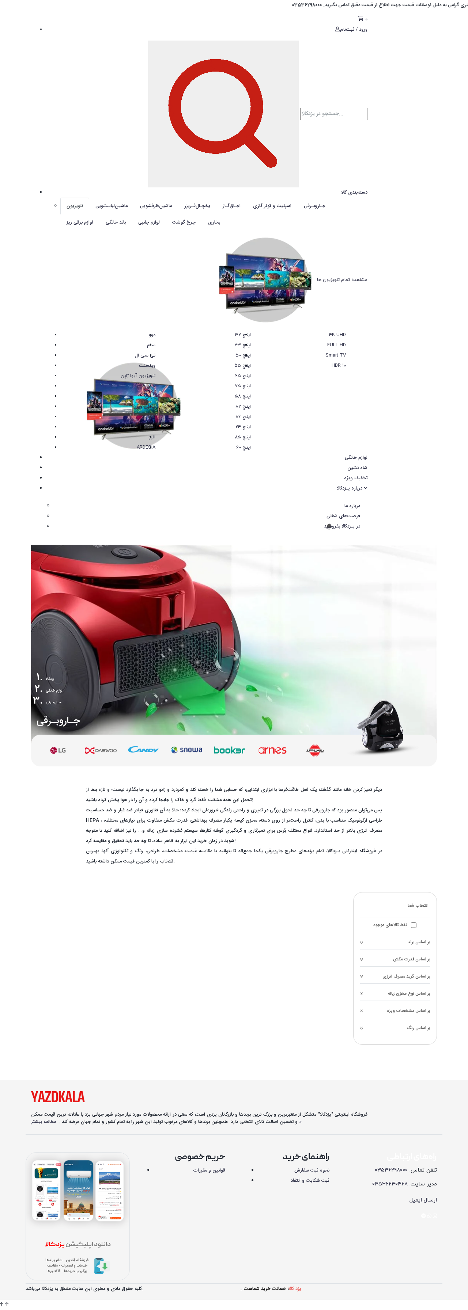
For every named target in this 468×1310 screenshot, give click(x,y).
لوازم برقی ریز (80, 222)
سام (151, 345)
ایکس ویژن (144, 406)
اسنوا (150, 427)
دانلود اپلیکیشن (78, 1244)
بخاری (214, 222)
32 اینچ (243, 335)
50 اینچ (243, 355)
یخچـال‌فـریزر (197, 206)
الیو (151, 437)
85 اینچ (243, 437)
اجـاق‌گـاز (232, 206)
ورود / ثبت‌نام (353, 29)
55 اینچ (242, 365)
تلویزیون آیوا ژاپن (138, 376)
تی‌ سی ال (145, 355)
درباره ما (352, 506)
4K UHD (337, 335)
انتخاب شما (418, 905)
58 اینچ (243, 396)
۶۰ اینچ (243, 447)
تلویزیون (75, 206)
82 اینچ (243, 406)
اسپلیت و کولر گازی (272, 206)
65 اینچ (243, 376)
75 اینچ (243, 386)
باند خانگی (116, 222)
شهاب (149, 417)
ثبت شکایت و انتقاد (310, 1181)
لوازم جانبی (149, 222)
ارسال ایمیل (423, 1200)
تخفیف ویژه (355, 478)
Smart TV (335, 355)
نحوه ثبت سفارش (311, 1170)
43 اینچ (243, 345)
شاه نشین (357, 468)
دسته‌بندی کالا (354, 192)
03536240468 (390, 1184)
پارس (150, 396)
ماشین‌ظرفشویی (156, 206)
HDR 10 (339, 365)
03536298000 (391, 1170)
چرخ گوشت (184, 222)
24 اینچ (243, 427)
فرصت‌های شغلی (343, 516)
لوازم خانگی (356, 458)
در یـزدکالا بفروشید (341, 526)
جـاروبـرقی (314, 206)
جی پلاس (146, 386)
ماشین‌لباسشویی (111, 206)
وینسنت (147, 365)
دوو (152, 335)
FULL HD (336, 345)
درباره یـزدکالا (350, 488)
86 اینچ (243, 417)
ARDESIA (146, 447)
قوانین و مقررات (209, 1170)
